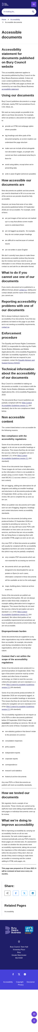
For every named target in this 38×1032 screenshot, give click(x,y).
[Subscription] (34, 1020)
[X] (19, 975)
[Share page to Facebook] (16, 893)
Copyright (19, 982)
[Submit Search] (33, 12)
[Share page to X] (24, 893)
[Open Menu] (33, 4)
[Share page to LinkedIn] (33, 893)
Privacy (21, 985)
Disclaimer (31, 982)
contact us (23, 290)
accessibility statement (10, 89)
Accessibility (15, 19)
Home (4, 19)
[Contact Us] (34, 1014)
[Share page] (7, 893)
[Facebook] (13, 975)
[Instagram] (25, 975)
